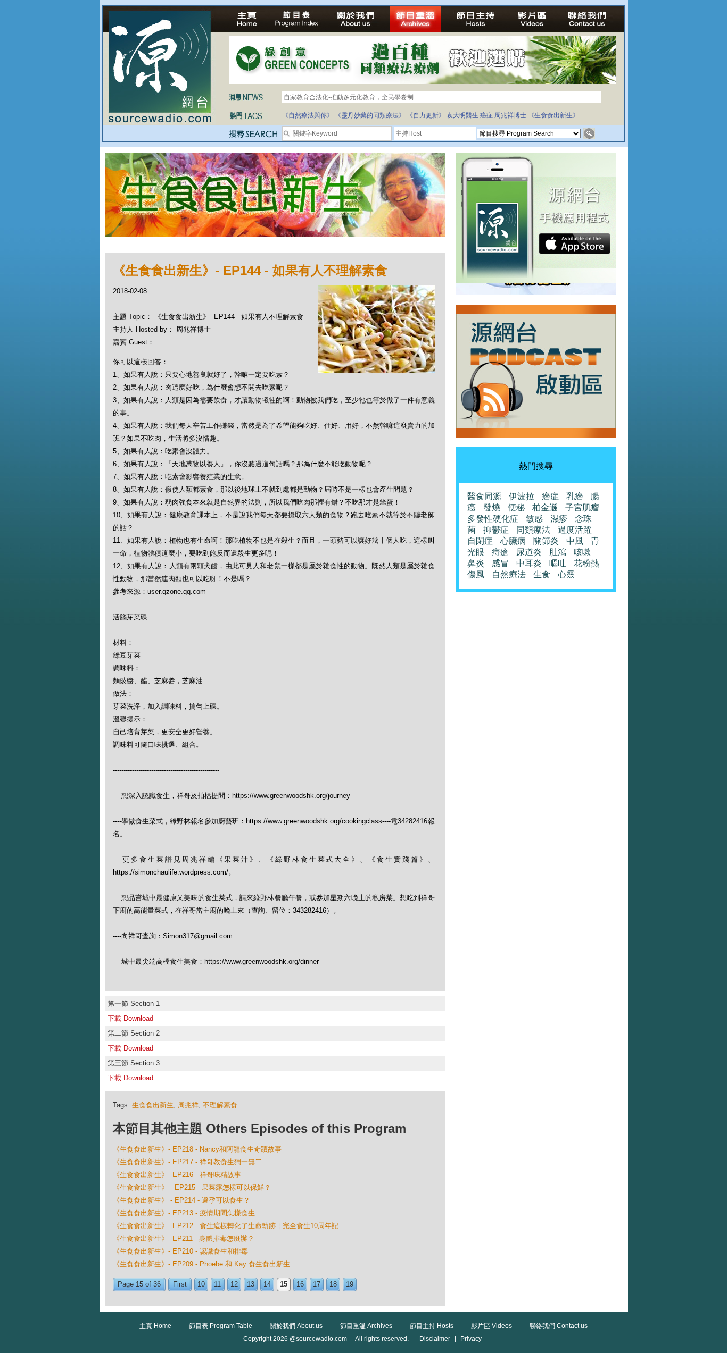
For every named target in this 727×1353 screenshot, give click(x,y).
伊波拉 (521, 496)
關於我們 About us (296, 1326)
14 (267, 1284)
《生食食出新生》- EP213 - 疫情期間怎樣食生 (184, 1213)
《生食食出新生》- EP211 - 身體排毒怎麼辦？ (183, 1238)
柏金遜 (545, 507)
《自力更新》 (426, 115)
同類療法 (533, 529)
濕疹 (558, 518)
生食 (541, 574)
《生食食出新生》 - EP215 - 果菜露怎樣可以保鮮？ (192, 1187)
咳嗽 (582, 552)
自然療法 (509, 574)
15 (283, 1284)
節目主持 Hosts (431, 1326)
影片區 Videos (491, 1326)
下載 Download (130, 1018)
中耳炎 (529, 563)
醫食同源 (484, 496)
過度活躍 (575, 529)
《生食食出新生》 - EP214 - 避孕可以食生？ (181, 1200)
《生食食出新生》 (553, 115)
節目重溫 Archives (366, 1326)
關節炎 (546, 540)
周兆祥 (188, 1105)
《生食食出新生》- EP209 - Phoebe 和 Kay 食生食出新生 (201, 1264)
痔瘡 (500, 552)
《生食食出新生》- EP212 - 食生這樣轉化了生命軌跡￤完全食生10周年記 (225, 1226)
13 (250, 1284)
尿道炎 (529, 552)
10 (201, 1284)
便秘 (516, 507)
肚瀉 (557, 552)
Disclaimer (434, 1338)
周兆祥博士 (510, 115)
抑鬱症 (496, 529)
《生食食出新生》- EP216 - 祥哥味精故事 (177, 1175)
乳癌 (574, 496)
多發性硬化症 (492, 518)
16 (300, 1284)
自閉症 (480, 540)
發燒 (491, 507)
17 (316, 1284)
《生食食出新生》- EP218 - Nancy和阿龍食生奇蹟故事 (197, 1149)
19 (349, 1284)
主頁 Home (155, 1326)
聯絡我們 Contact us (559, 1326)
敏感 (534, 518)
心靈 (566, 574)
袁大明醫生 (462, 115)
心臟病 (513, 540)
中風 (574, 540)
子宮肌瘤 (582, 507)
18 (333, 1284)
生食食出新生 (153, 1105)
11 (217, 1284)
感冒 (500, 563)
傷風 (475, 574)
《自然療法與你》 (307, 115)
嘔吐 (557, 563)
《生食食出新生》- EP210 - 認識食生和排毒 (180, 1251)
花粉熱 (586, 563)
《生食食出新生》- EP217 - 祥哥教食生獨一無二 (187, 1162)
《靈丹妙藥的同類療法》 (370, 115)
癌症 (486, 115)
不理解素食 (220, 1105)
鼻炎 (475, 563)
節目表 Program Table (220, 1326)
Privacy (471, 1338)
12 (234, 1284)
